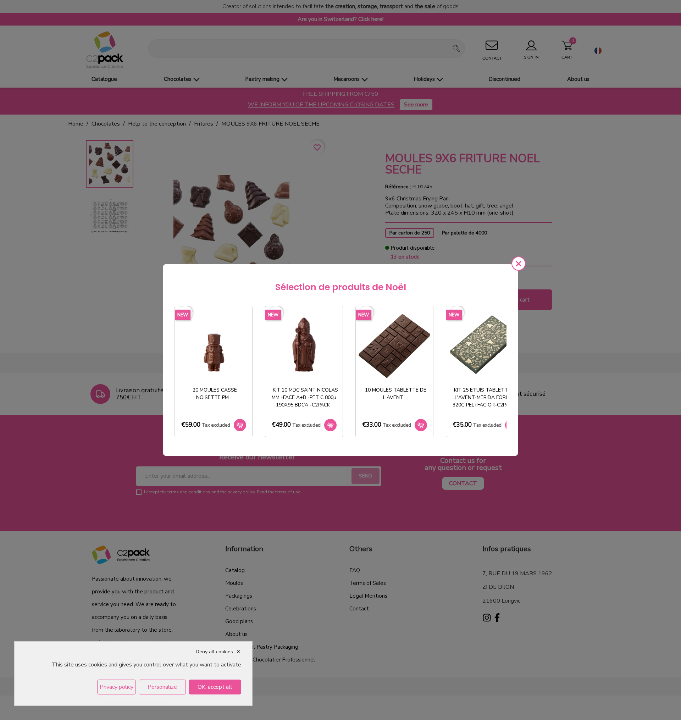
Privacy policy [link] (116, 687)
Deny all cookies (214, 651)
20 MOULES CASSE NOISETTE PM (215, 394)
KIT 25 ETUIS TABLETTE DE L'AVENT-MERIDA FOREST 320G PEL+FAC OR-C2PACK (486, 397)
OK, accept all (215, 687)
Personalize (162, 687)
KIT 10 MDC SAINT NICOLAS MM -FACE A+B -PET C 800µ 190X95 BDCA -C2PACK (305, 397)
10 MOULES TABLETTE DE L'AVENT (395, 394)
